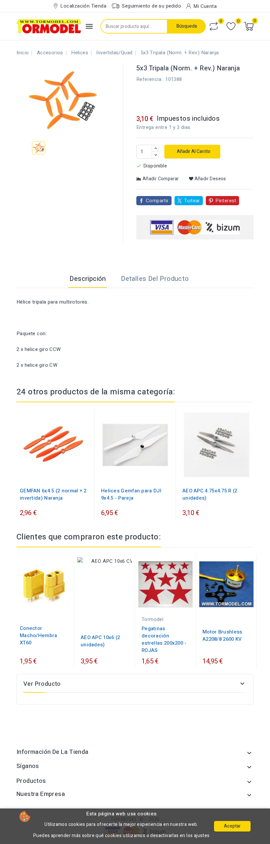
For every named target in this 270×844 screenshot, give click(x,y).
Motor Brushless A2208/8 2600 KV (222, 635)
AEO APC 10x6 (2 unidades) (100, 641)
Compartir (157, 200)
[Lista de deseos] (231, 26)
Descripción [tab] (87, 279)
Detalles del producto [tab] (155, 279)
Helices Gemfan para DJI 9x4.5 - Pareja (131, 494)
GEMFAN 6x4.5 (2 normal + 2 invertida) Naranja (53, 494)
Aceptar (232, 826)
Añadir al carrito (193, 151)
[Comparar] (213, 26)
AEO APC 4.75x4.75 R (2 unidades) (209, 494)
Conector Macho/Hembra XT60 (38, 635)
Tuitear (192, 200)
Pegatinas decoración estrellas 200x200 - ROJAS (164, 639)
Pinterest (225, 200)
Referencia (148, 79)
